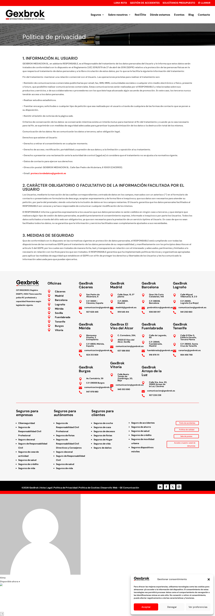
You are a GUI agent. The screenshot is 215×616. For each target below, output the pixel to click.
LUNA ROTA (120, 3)
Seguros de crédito (28, 464)
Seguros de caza (102, 427)
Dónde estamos (160, 15)
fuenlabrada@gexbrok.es (160, 350)
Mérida (59, 308)
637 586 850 (124, 350)
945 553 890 (124, 389)
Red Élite (140, 15)
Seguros (96, 15)
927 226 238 (155, 395)
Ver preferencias (198, 607)
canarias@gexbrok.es (189, 350)
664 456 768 (186, 354)
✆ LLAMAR (204, 3)
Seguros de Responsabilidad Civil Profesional (29, 431)
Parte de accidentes (187, 423)
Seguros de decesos (104, 431)
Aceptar (146, 607)
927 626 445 (92, 312)
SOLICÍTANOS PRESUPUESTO (179, 3)
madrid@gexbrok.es (126, 307)
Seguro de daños (102, 447)
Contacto (204, 15)
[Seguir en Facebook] (166, 486)
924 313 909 (92, 354)
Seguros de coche (103, 423)
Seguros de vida (26, 468)
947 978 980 (92, 391)
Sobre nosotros (118, 15)
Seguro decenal (26, 439)
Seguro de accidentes (143, 422)
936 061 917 (154, 312)
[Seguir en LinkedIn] (160, 486)
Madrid (59, 295)
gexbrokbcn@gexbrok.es (160, 307)
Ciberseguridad (26, 423)
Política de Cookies (89, 487)
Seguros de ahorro (141, 426)
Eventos (179, 15)
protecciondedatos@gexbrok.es (48, 173)
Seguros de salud (27, 460)
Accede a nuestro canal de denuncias (184, 444)
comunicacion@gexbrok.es (98, 307)
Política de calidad (186, 429)
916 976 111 (154, 354)
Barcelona (61, 300)
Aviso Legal (46, 487)
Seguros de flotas (65, 435)
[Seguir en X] (172, 486)
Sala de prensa (186, 436)
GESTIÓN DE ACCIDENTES (145, 3)
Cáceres (60, 291)
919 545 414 (123, 312)
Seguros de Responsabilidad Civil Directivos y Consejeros (69, 443)
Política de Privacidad (65, 487)
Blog (191, 15)
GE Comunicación (129, 487)
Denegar (172, 607)
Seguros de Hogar (103, 439)
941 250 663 (186, 312)
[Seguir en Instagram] (178, 486)
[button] (208, 579)
